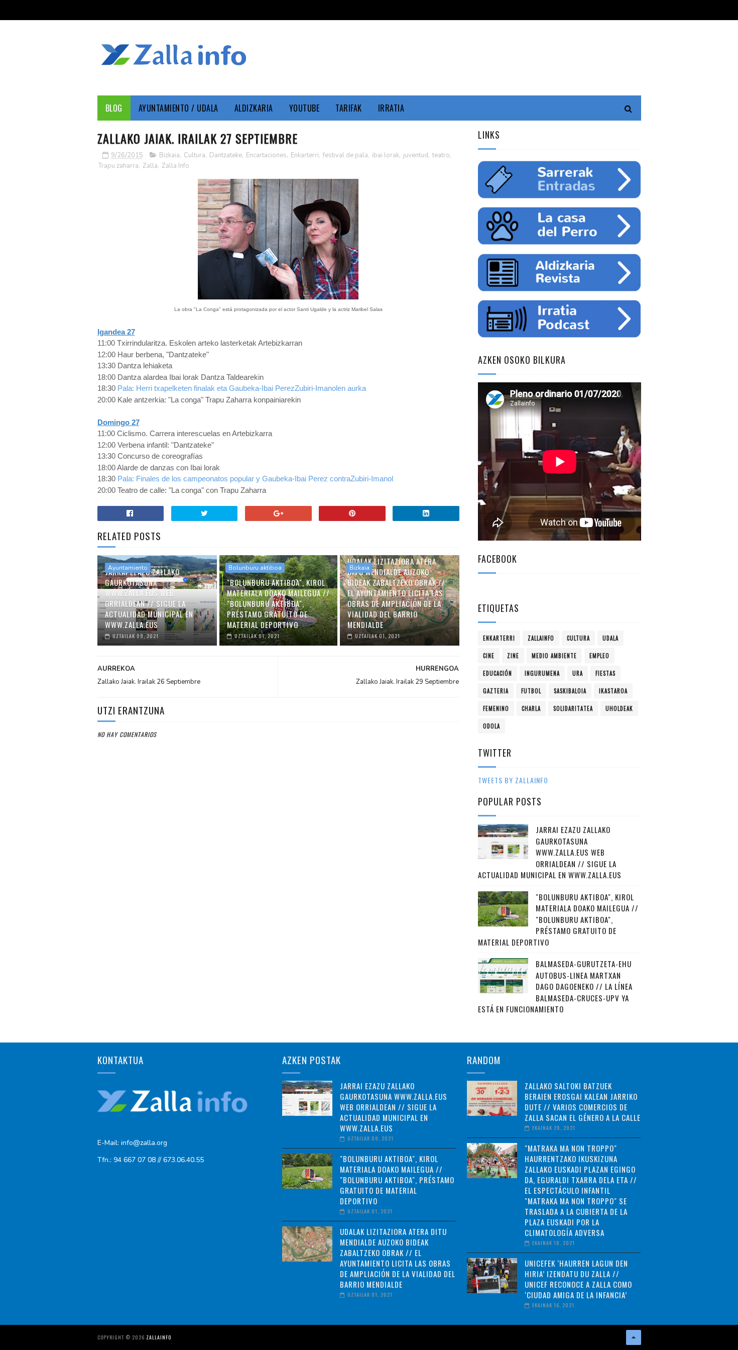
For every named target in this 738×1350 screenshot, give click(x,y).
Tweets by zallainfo (513, 780)
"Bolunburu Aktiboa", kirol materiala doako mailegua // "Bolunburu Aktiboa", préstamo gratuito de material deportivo (278, 603)
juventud (415, 155)
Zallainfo (541, 638)
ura (577, 673)
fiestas (605, 673)
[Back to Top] (633, 1337)
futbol (531, 691)
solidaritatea (573, 708)
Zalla (150, 165)
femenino (496, 708)
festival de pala (345, 155)
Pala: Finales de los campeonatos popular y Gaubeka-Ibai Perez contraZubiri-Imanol (255, 478)
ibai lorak (385, 155)
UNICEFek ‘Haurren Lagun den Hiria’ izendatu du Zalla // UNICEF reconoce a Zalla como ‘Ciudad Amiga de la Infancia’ (578, 1279)
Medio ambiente (554, 656)
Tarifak (348, 108)
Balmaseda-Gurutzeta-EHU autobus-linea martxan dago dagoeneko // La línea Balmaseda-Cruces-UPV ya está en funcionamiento (555, 986)
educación (497, 673)
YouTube (304, 108)
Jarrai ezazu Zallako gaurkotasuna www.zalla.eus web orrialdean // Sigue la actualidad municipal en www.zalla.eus (149, 598)
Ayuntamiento (128, 568)
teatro (441, 155)
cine (489, 656)
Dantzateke (225, 155)
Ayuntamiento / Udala (178, 108)
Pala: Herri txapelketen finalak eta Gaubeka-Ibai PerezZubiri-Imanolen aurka (242, 388)
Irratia (391, 108)
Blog (113, 108)
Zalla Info (175, 165)
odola (491, 726)
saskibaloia (570, 691)
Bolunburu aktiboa (255, 568)
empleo (599, 656)
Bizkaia (169, 155)
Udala (610, 638)
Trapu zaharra (118, 165)
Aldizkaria (253, 108)
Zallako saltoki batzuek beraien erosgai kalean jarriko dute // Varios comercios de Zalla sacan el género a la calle (583, 1101)
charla (531, 708)
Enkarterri (305, 155)
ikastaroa (613, 691)
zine (513, 656)
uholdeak (619, 708)
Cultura (194, 155)
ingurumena (542, 673)
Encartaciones (266, 155)
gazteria (496, 691)
